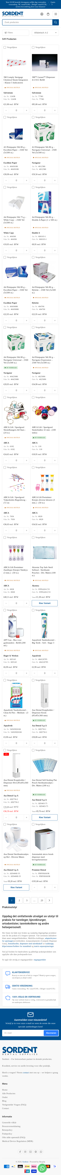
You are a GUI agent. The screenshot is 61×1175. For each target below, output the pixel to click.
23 (42, 900)
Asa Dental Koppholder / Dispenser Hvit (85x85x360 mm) (16, 783)
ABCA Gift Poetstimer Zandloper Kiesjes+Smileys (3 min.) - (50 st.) (16, 570)
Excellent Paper (10, 163)
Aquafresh (36, 656)
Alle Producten (8, 1093)
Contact (5, 1108)
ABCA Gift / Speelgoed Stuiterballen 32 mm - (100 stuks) (44, 430)
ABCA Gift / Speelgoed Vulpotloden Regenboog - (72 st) (15, 500)
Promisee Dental (39, 870)
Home (5, 1090)
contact (26, 1072)
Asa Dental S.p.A (39, 725)
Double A (36, 233)
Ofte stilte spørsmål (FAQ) (13, 1137)
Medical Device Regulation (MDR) (17, 1141)
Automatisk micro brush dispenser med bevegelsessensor (42, 857)
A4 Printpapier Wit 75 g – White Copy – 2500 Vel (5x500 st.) (15, 220)
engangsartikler (40, 960)
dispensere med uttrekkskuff (31, 944)
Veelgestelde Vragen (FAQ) (14, 1105)
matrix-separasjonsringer (44, 946)
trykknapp (49, 944)
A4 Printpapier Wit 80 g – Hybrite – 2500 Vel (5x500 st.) (44, 290)
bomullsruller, (13, 944)
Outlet (5, 1097)
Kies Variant (45, 603)
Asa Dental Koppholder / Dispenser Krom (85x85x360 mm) (43, 713)
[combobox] (30, 22)
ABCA (6, 443)
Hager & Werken (11, 656)
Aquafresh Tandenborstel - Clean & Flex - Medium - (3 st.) (16, 713)
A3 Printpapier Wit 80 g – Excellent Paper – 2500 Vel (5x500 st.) (16, 150)
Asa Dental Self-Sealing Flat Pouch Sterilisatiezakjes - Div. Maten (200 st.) (44, 783)
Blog (4, 1101)
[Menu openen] (56, 14)
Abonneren (51, 1033)
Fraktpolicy (7, 1134)
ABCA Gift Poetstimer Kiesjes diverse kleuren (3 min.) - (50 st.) (43, 500)
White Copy (9, 233)
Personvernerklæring (11, 1126)
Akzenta (35, 586)
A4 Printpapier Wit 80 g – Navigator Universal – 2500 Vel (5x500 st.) (16, 360)
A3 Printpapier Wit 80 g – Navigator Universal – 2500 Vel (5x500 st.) (44, 150)
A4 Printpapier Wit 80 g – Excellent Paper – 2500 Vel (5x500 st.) (16, 290)
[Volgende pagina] (49, 900)
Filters (10, 33)
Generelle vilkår (9, 1122)
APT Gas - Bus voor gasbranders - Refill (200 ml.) (15, 643)
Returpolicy (7, 1130)
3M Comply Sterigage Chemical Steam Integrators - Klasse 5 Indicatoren (16, 80)
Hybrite (35, 303)
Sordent (25, 1162)
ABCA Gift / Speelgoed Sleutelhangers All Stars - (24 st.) (15, 430)
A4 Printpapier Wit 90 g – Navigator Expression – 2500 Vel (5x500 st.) (43, 360)
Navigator (36, 163)
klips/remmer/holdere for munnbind (16, 946)
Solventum (8, 93)
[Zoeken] (55, 22)
